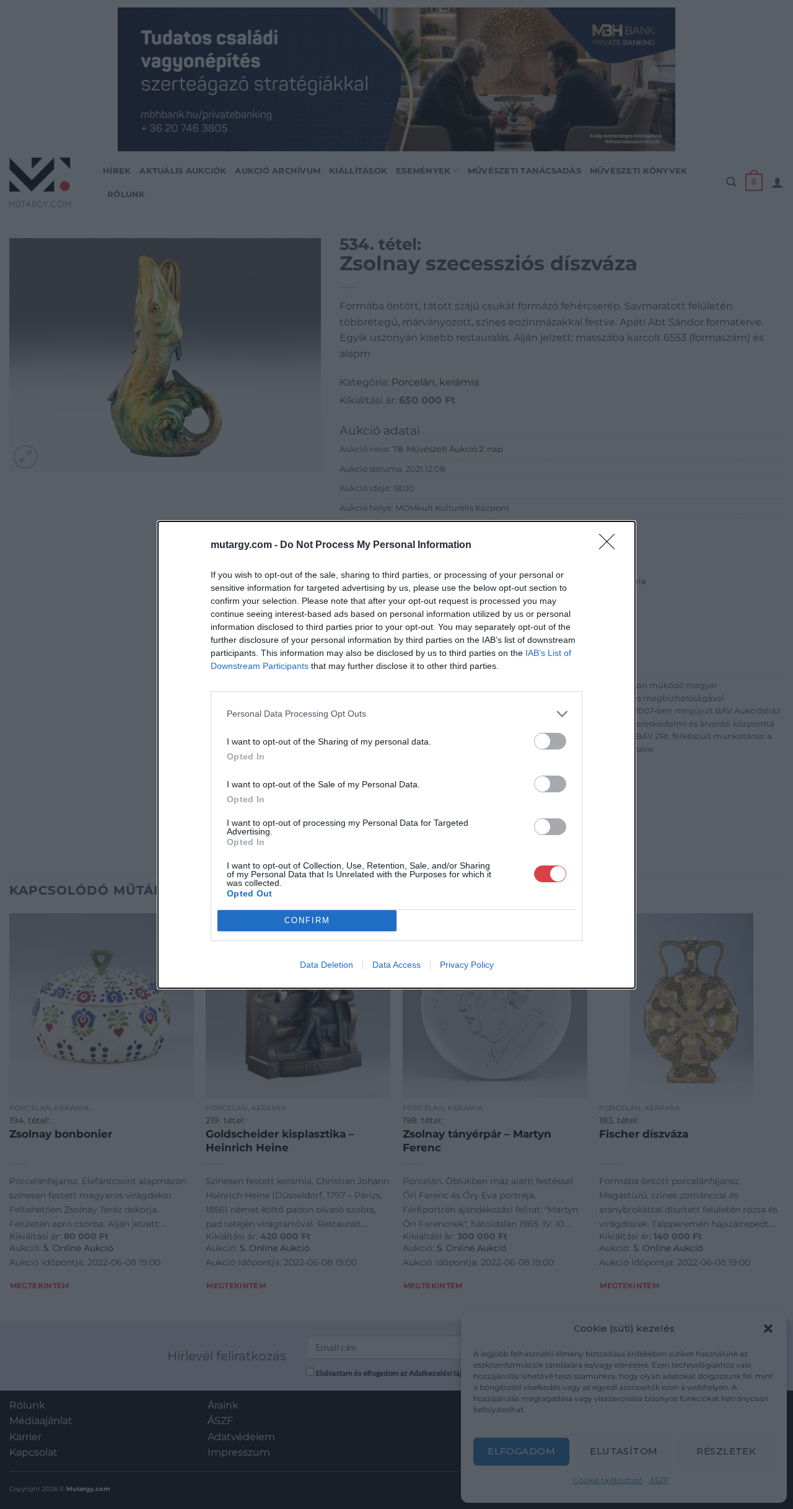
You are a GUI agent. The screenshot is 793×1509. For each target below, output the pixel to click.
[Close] (611, 545)
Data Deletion (326, 965)
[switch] (550, 741)
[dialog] (396, 754)
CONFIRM (307, 920)
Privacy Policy (467, 965)
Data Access (396, 965)
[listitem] (396, 713)
